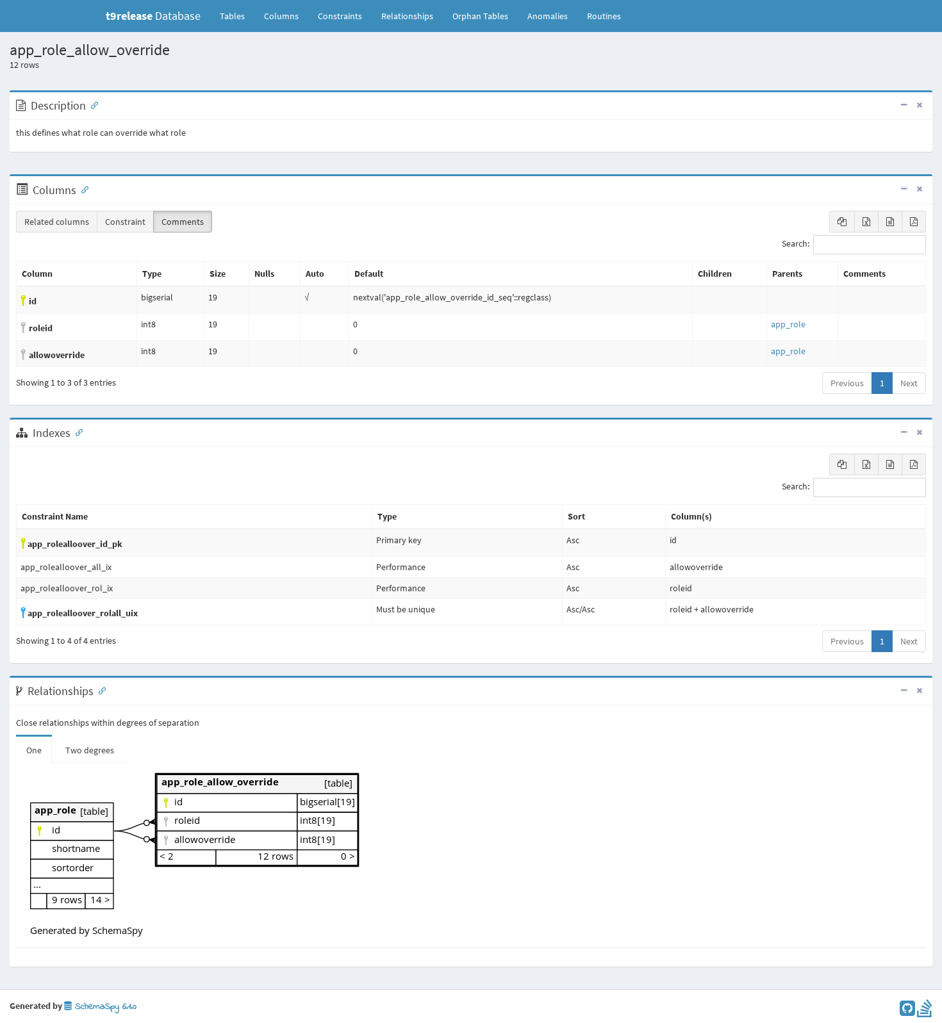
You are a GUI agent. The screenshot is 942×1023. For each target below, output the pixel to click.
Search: (795, 244)
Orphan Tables (480, 16)
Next (909, 383)
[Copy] (842, 222)
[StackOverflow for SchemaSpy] (924, 1011)
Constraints (340, 16)
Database (153, 15)
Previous (847, 383)
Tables (237, 16)
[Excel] (866, 222)
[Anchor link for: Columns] (82, 189)
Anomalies (547, 16)
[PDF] (914, 222)
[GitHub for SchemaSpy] (907, 1011)
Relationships (407, 16)
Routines (604, 16)
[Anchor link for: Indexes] (76, 432)
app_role (788, 324)
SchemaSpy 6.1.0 (104, 1006)
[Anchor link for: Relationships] (99, 690)
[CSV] (890, 222)
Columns (281, 16)
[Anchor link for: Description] (91, 104)
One (34, 750)
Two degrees (89, 750)
